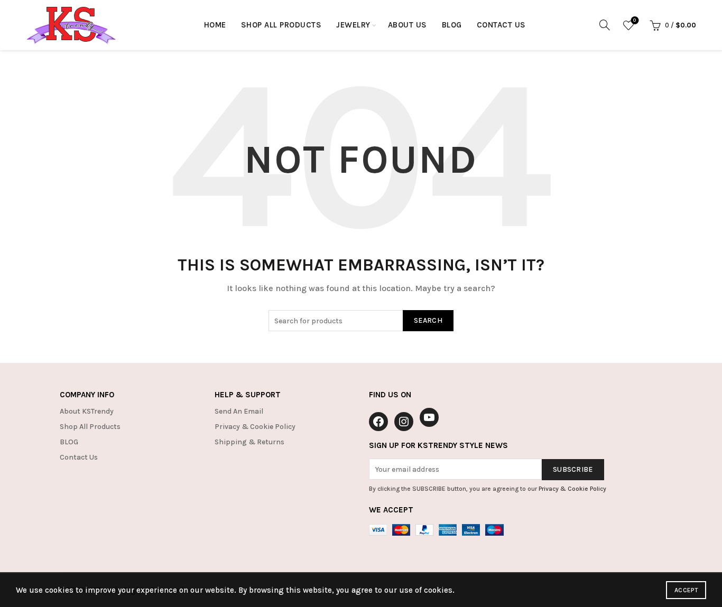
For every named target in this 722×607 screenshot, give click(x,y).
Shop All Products (281, 25)
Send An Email (239, 411)
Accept (686, 590)
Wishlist (634, 20)
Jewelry (353, 25)
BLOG (69, 441)
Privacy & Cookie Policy (255, 426)
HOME (215, 25)
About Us (407, 25)
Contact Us (501, 25)
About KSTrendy (87, 411)
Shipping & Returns (249, 441)
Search (428, 320)
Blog (452, 25)
